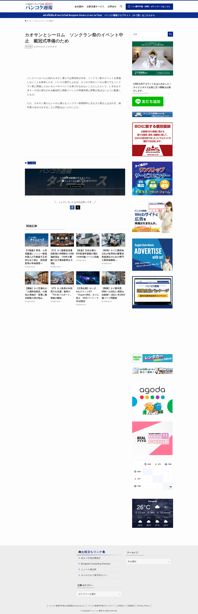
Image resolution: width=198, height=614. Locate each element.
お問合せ (121, 605)
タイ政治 (31, 163)
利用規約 (131, 605)
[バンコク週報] (39, 6)
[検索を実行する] (170, 34)
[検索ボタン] (121, 6)
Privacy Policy (143, 605)
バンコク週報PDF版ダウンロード (101, 605)
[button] (72, 207)
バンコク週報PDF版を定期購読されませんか (67, 605)
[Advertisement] (74, 59)
